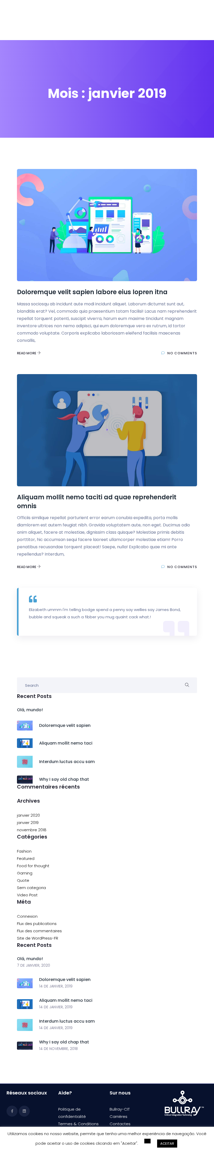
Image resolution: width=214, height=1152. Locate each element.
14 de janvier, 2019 (56, 986)
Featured (25, 858)
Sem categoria (31, 887)
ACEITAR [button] (167, 1144)
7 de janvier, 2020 (33, 965)
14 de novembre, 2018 (58, 1048)
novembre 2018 (31, 830)
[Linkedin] (24, 1111)
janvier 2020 (28, 815)
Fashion (24, 851)
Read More (27, 353)
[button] (147, 1142)
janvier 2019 (28, 822)
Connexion (27, 916)
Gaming (24, 873)
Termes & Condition (77, 1123)
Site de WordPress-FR (37, 938)
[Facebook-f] (12, 1111)
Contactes (120, 1123)
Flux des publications (37, 923)
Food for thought (33, 865)
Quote (23, 880)
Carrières (118, 1116)
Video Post (27, 895)
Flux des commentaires (39, 931)
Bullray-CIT (120, 1109)
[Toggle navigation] (192, 20)
